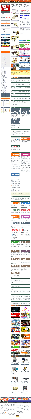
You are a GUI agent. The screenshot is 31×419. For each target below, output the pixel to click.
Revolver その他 (3, 54)
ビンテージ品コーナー (3, 89)
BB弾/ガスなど (3, 75)
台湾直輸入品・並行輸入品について (15, 294)
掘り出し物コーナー (3, 90)
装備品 (2, 83)
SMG (2, 65)
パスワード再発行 (5, 19)
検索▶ (5, 34)
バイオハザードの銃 (3, 41)
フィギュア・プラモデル (4, 86)
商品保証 (22, 397)
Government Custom (4, 57)
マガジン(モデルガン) (3, 74)
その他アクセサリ (3, 82)
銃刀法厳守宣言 (8, 397)
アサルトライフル (3, 64)
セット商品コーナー (3, 87)
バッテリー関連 (3, 76)
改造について (12, 90)
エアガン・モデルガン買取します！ (19, 400)
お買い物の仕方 (13, 107)
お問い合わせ (29, 397)
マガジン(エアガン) (3, 73)
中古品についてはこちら (14, 207)
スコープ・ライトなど (4, 77)
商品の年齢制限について (14, 82)
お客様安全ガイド (5, 397)
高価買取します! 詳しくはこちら (24, 11)
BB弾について (12, 301)
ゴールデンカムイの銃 (3, 44)
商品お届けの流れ (19, 397)
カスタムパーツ (3, 80)
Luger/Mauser (3, 61)
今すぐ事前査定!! (5, 11)
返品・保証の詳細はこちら (11, 411)
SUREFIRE (2, 78)
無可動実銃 (2, 84)
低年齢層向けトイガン (3, 70)
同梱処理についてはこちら (14, 135)
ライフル (2, 63)
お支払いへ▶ (5, 23)
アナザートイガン (3, 69)
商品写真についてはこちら (14, 256)
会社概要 (26, 397)
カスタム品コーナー (3, 88)
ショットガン (3, 66)
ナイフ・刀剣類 (3, 85)
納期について (12, 152)
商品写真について (13, 100)
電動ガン (2, 67)
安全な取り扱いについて (14, 86)
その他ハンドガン (3, 62)
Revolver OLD (3, 55)
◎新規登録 (8, 17)
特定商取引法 (15, 397)
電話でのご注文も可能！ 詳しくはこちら (15, 127)
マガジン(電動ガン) (3, 71)
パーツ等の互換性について (14, 93)
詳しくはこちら (12, 74)
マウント (2, 79)
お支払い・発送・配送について (14, 136)
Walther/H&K (3, 59)
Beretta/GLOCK (3, 58)
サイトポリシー (1, 397)
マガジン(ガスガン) (3, 72)
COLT (2, 56)
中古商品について (13, 196)
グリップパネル (3, 81)
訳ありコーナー (3, 91)
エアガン (2, 68)
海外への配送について (13, 96)
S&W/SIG (2, 60)
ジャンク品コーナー (3, 92)
